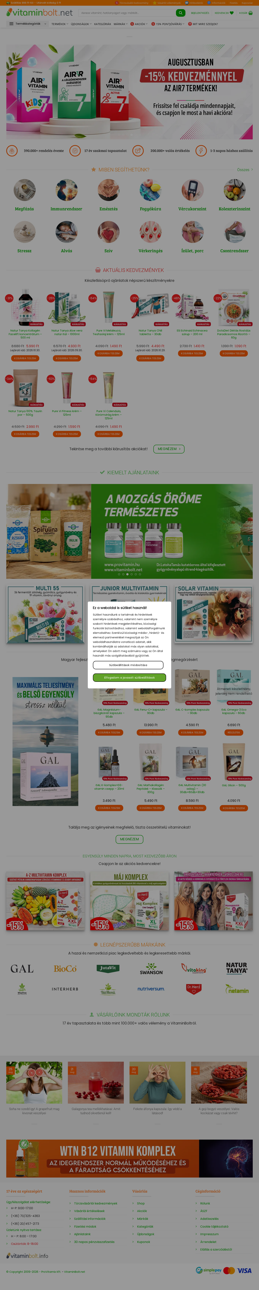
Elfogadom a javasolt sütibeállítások (129, 678)
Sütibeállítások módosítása (128, 665)
